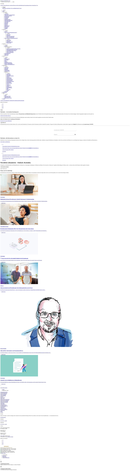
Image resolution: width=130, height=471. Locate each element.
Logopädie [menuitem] (6, 18)
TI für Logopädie (3, 394)
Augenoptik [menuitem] (6, 22)
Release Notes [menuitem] (8, 42)
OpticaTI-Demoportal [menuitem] (9, 52)
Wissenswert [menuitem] (4, 65)
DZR (3, 435)
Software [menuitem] (3, 29)
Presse (20, 100)
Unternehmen (2, 410)
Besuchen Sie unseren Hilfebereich (6, 120)
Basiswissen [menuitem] (8, 89)
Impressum (4, 455)
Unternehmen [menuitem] (4, 92)
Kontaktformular (3, 417)
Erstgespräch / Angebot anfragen (5, 468)
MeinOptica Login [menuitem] (7, 96)
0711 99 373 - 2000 (3, 420)
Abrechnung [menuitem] (8, 74)
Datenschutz (4, 456)
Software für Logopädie (4, 401)
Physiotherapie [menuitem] (6, 16)
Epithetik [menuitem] (5, 28)
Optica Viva (36, 5)
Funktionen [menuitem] (8, 35)
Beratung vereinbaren (9, 5)
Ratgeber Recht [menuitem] (8, 86)
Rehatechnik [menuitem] (6, 26)
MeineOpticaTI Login (17, 8)
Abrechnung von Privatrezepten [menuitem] (9, 14)
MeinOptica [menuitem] (6, 55)
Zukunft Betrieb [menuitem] (9, 78)
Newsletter (19, 5)
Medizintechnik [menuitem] (6, 25)
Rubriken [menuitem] (5, 72)
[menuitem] (10, 32)
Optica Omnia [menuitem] (8, 40)
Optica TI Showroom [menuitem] (9, 51)
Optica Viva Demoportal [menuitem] (10, 36)
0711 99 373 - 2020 (3, 424)
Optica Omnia (32, 5)
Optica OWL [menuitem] (6, 54)
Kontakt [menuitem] (3, 98)
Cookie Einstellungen (5, 457)
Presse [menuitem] (5, 60)
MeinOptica (22, 5)
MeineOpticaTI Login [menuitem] (8, 97)
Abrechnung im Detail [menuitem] (8, 15)
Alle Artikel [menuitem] (6, 68)
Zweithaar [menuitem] (6, 27)
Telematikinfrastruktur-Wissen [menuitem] (11, 50)
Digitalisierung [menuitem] (8, 82)
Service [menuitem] (3, 56)
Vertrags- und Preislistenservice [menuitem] (9, 64)
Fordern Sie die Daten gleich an (5, 115)
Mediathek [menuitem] (6, 69)
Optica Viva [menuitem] (8, 34)
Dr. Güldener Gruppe (9, 436)
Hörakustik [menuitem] (6, 23)
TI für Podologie (3, 395)
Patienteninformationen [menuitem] (8, 62)
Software (1, 396)
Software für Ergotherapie (4, 400)
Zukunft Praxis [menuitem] (6, 70)
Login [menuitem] (3, 93)
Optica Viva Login (11, 8)
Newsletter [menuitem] (6, 91)
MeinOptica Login (5, 8)
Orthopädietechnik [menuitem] (7, 21)
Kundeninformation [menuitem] (9, 79)
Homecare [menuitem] (6, 24)
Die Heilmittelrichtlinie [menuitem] (10, 81)
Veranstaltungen (27, 5)
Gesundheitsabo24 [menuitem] (7, 53)
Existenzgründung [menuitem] (9, 80)
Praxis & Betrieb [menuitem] (9, 83)
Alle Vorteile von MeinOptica (5, 141)
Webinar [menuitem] (7, 85)
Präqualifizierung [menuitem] (9, 87)
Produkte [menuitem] (3, 43)
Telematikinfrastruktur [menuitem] (8, 46)
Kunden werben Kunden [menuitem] (8, 63)
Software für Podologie (4, 402)
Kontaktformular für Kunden (5, 463)
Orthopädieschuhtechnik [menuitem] (8, 20)
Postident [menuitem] (5, 61)
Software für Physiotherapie (4, 399)
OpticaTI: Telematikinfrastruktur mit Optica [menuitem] (13, 48)
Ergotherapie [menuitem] (6, 17)
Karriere (18, 100)
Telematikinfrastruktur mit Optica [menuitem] (11, 49)
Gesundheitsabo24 (3, 404)
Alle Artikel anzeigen (3, 387)
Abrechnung (2, 403)
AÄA (1, 435)
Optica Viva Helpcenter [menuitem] (10, 37)
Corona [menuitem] (7, 90)
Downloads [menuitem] (6, 59)
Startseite (22, 100)
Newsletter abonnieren (4, 405)
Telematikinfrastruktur (3, 392)
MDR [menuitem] (7, 88)
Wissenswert (15, 5)
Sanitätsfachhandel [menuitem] (7, 19)
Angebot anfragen (3, 5)
